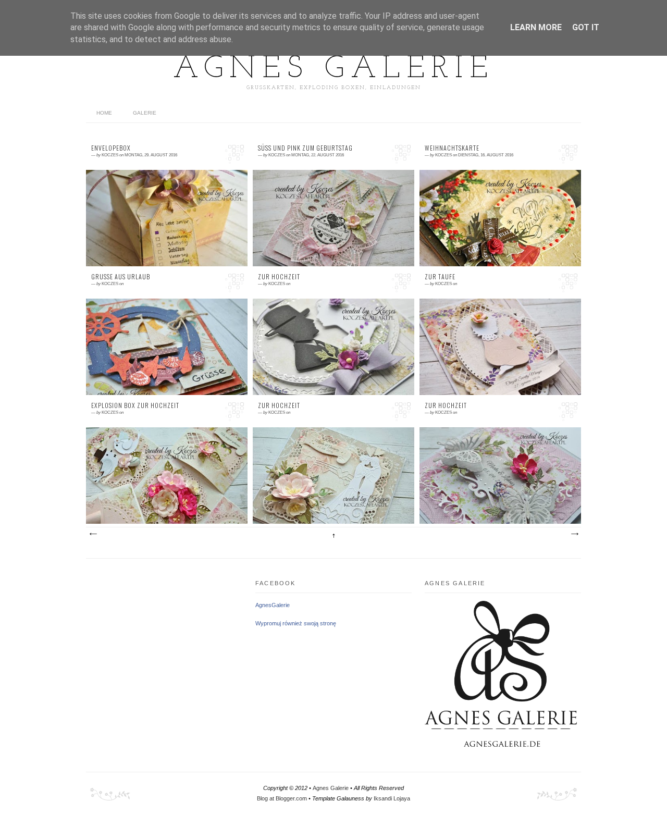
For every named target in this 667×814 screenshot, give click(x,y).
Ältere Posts (574, 534)
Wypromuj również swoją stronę (295, 623)
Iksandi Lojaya (392, 798)
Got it (585, 27)
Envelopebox (111, 148)
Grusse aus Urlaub (120, 277)
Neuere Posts (93, 534)
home (104, 113)
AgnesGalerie (272, 605)
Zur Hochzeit (279, 277)
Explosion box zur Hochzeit (135, 405)
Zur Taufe (440, 277)
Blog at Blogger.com (282, 798)
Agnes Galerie (333, 69)
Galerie (144, 113)
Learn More (536, 27)
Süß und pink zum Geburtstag (305, 148)
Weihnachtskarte (452, 148)
